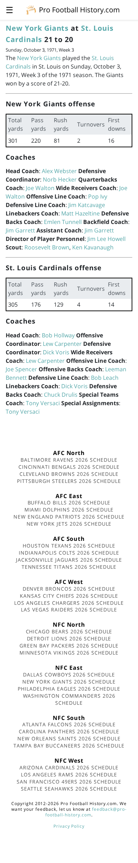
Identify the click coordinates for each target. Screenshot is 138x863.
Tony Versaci (43, 403)
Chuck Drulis (60, 394)
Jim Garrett (20, 230)
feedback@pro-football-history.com (86, 812)
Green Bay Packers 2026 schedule (69, 645)
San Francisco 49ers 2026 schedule (69, 781)
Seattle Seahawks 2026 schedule (69, 788)
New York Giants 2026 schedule (69, 681)
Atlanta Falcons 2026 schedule (69, 724)
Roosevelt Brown (46, 247)
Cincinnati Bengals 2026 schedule (69, 466)
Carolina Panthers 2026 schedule (69, 731)
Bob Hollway (58, 335)
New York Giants (37, 28)
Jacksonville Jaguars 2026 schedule (69, 559)
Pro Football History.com (79, 9)
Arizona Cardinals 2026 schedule (69, 767)
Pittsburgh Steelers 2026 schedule (69, 481)
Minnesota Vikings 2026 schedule (69, 652)
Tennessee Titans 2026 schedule (69, 566)
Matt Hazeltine (80, 213)
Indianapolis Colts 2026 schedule (69, 552)
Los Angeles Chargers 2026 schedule (69, 602)
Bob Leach (105, 378)
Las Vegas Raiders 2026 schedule (69, 609)
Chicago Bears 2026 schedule (69, 631)
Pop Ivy (97, 196)
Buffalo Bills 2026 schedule (69, 502)
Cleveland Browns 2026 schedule (69, 474)
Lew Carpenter (62, 344)
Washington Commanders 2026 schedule (69, 699)
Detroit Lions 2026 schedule (69, 638)
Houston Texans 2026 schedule (69, 545)
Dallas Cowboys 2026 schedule (69, 674)
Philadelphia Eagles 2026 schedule (69, 688)
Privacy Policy (69, 826)
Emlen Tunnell (63, 222)
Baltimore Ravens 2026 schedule (69, 459)
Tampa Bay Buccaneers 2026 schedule (69, 745)
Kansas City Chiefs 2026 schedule (69, 595)
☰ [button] (9, 10)
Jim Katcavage (86, 205)
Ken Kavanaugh (93, 247)
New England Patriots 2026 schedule (69, 516)
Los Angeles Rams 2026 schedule (69, 774)
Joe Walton (40, 188)
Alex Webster (59, 171)
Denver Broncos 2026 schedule (69, 588)
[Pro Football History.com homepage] (31, 9)
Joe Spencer (21, 369)
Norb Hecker (60, 179)
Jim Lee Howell (106, 239)
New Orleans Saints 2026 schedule (69, 738)
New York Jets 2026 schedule (69, 523)
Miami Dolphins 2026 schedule (69, 509)
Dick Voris (56, 352)
